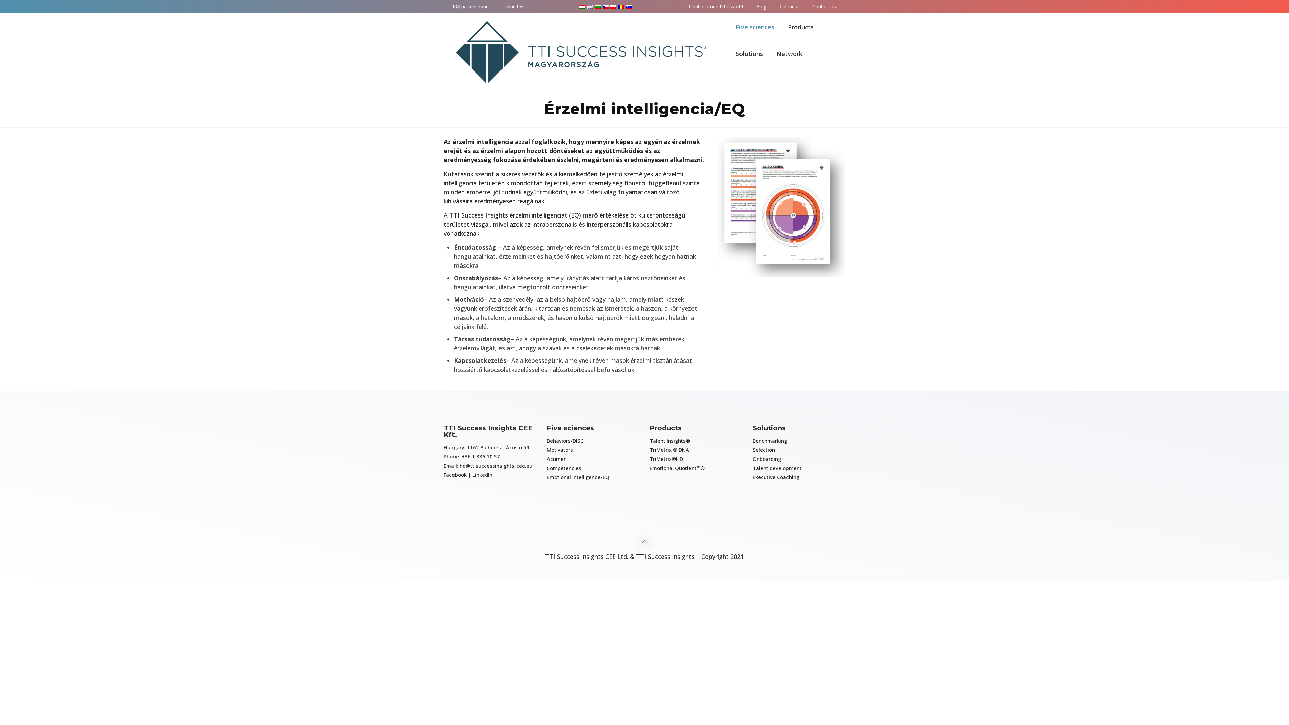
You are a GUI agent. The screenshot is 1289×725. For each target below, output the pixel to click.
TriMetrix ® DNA (669, 449)
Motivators (560, 449)
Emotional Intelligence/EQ (578, 477)
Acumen (557, 458)
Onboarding (767, 458)
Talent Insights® (670, 440)
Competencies (564, 468)
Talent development (777, 468)
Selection (764, 449)
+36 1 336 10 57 (481, 456)
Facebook (455, 474)
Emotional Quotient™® (677, 468)
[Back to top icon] (644, 542)
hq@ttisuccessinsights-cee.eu (496, 465)
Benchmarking (770, 440)
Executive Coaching (776, 477)
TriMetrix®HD (666, 458)
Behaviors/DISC (565, 440)
